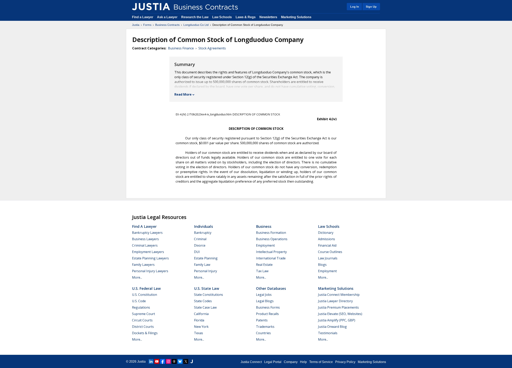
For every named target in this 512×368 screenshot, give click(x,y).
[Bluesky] (180, 361)
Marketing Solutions (296, 17)
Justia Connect (251, 362)
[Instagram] (168, 361)
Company (291, 362)
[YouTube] (156, 361)
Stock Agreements (212, 48)
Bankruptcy (202, 232)
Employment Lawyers (148, 252)
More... (137, 277)
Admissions (326, 239)
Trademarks (265, 326)
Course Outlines (330, 252)
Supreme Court (143, 314)
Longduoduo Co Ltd (196, 24)
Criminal (200, 239)
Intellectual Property (271, 252)
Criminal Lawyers (145, 245)
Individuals (203, 226)
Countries (263, 333)
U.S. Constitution (144, 294)
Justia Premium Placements (338, 307)
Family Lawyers (143, 264)
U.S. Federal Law (146, 288)
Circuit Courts (142, 320)
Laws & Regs (246, 17)
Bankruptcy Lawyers (147, 232)
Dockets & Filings (145, 333)
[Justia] (151, 6)
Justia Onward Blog (332, 326)
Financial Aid (327, 245)
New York (201, 326)
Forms (147, 24)
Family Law (202, 264)
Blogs (322, 264)
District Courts (143, 326)
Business (263, 226)
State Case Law (205, 307)
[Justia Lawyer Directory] (191, 361)
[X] (185, 361)
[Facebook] (162, 361)
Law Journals (327, 258)
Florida (199, 320)
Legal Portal (272, 362)
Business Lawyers (145, 239)
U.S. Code (139, 301)
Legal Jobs (264, 294)
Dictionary (325, 232)
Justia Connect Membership (339, 294)
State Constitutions (208, 294)
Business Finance (181, 48)
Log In (354, 6)
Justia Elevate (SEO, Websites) (340, 314)
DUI (197, 252)
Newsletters (268, 17)
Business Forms (268, 307)
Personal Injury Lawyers (150, 271)
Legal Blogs (265, 301)
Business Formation (271, 232)
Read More (183, 94)
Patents (262, 320)
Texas (198, 333)
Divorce (199, 245)
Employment (265, 245)
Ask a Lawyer (167, 17)
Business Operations (271, 239)
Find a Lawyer (142, 17)
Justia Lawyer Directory (335, 301)
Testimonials (327, 333)
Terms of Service (321, 362)
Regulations (141, 307)
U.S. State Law (206, 288)
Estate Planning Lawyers (150, 258)
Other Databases (271, 288)
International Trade (271, 258)
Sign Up (371, 6)
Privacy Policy (345, 362)
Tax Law (262, 271)
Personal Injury (205, 271)
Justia (135, 24)
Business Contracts (167, 24)
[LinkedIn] (151, 361)
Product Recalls (267, 314)
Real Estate (264, 264)
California (201, 314)
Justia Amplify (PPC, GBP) (336, 320)
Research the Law (194, 17)
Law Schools (222, 17)
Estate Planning (206, 258)
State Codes (203, 301)
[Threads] (174, 361)
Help (303, 362)
